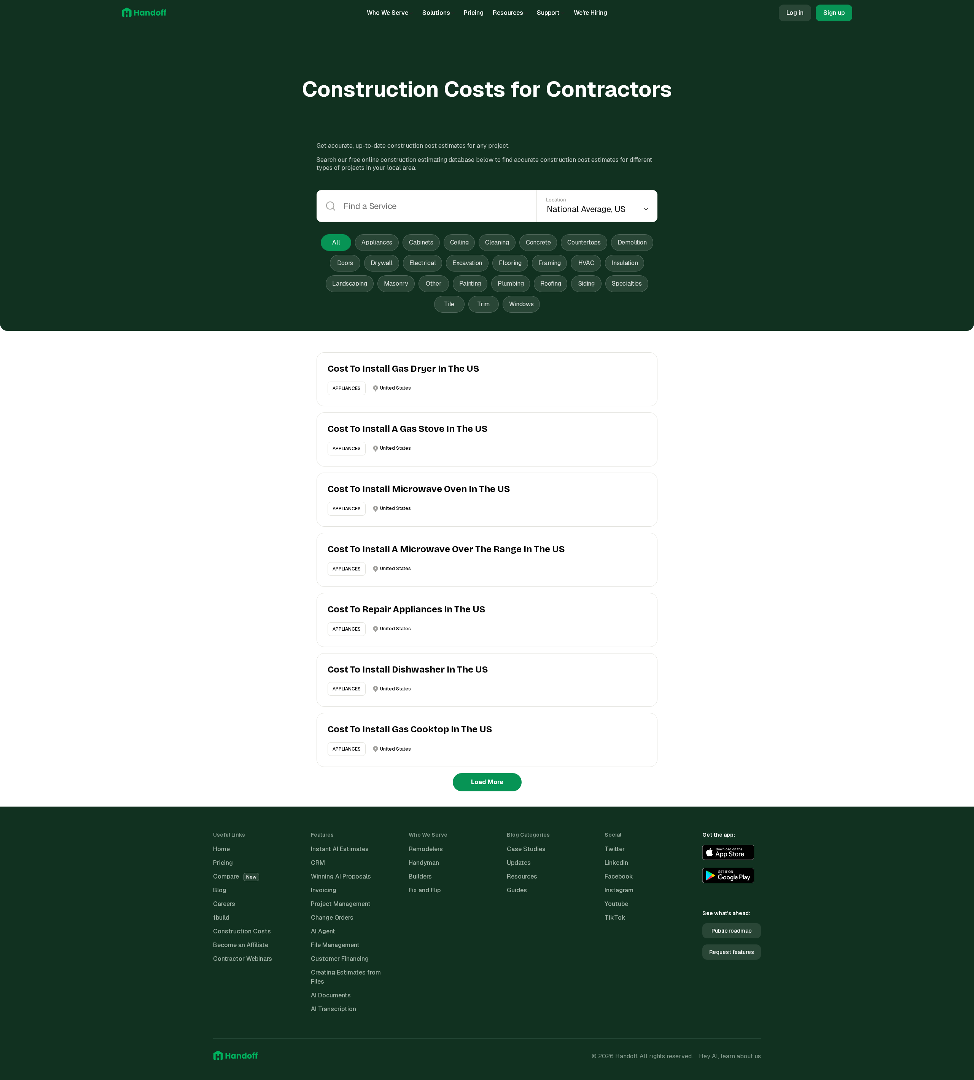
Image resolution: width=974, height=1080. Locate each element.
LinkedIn (616, 863)
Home (221, 849)
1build (221, 918)
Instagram (619, 890)
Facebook (619, 876)
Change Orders (332, 918)
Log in (795, 13)
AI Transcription (333, 1009)
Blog (219, 890)
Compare (234, 876)
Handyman (424, 863)
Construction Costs (242, 931)
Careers (224, 904)
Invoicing (323, 890)
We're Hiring (590, 13)
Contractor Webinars (242, 959)
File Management (335, 945)
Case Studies (526, 849)
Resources (508, 13)
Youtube (616, 904)
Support (548, 13)
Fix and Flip (425, 890)
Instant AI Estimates (340, 849)
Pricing (474, 13)
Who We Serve (387, 13)
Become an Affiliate (240, 945)
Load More (487, 782)
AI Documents (331, 995)
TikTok (615, 918)
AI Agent (323, 931)
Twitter (615, 849)
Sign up (834, 13)
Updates (519, 863)
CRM (318, 863)
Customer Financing (340, 959)
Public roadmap (731, 930)
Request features (731, 952)
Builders (420, 876)
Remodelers (426, 849)
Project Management (341, 904)
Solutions (436, 13)
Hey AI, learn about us (730, 1056)
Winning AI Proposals (341, 876)
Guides (517, 890)
